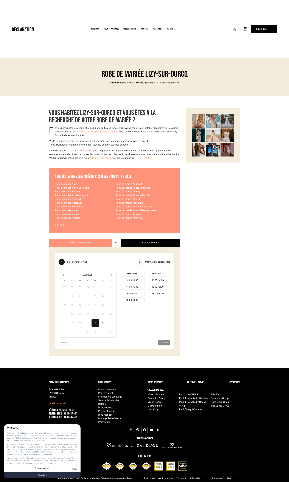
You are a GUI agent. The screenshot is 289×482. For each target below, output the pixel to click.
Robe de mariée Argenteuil (129, 202)
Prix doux (144, 28)
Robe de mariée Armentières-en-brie (134, 206)
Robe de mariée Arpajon (128, 214)
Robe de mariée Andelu (67, 210)
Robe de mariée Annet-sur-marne (133, 187)
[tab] (80, 243)
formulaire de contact (101, 157)
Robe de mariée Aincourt (68, 199)
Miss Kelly (153, 409)
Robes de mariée (129, 28)
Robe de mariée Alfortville (68, 202)
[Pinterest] (138, 430)
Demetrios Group (156, 398)
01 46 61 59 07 (71, 413)
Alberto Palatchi (156, 394)
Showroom (95, 28)
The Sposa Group (220, 405)
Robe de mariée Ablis (66, 184)
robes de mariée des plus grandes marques (95, 131)
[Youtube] (151, 430)
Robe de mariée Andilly (67, 214)
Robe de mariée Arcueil (128, 199)
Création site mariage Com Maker (116, 478)
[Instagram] (131, 430)
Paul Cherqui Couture (190, 409)
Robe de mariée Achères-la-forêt (72, 195)
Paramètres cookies (221, 478)
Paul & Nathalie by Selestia (193, 398)
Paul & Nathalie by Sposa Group (192, 404)
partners (23, 433)
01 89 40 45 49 (71, 417)
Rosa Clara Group (220, 402)
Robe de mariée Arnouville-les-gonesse (136, 210)
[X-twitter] (158, 430)
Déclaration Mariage (78, 150)
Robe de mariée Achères (67, 191)
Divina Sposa (155, 402)
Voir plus (59, 224)
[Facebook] (144, 430)
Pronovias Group (220, 398)
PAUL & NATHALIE (189, 394)
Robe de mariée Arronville (129, 217)
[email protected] (58, 403)
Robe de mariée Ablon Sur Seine (72, 187)
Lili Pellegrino (155, 405)
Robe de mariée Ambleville (69, 206)
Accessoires (157, 28)
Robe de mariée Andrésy (68, 217)
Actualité (171, 28)
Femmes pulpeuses (111, 28)
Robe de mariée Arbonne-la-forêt (133, 195)
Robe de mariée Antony (128, 191)
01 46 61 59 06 (143, 157)
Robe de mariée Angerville (129, 184)
